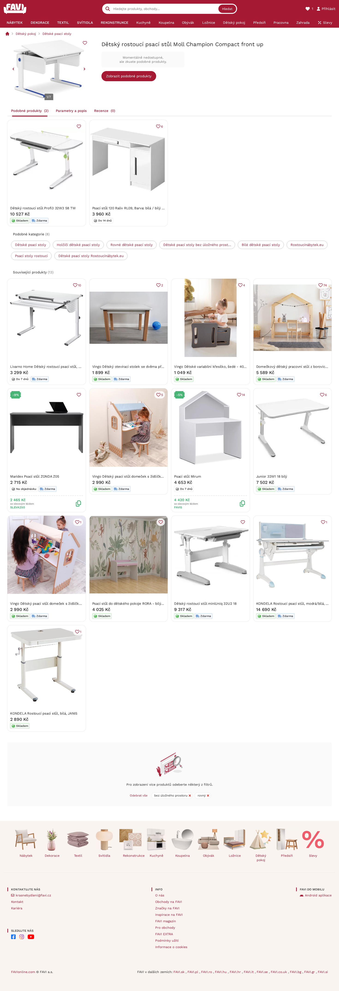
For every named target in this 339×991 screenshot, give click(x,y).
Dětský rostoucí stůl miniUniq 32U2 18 (205, 604)
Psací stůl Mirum (187, 476)
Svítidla (104, 855)
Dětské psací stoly (56, 34)
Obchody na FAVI (168, 902)
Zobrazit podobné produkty (129, 76)
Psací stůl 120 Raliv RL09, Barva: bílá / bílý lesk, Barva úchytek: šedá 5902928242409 (161, 208)
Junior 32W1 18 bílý (271, 476)
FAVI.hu (221, 972)
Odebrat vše (139, 795)
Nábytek (26, 855)
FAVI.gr (310, 972)
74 (325, 285)
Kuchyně (156, 855)
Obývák (208, 855)
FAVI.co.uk (279, 972)
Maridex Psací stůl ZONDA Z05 (34, 476)
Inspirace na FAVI (169, 914)
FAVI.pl (193, 972)
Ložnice (235, 855)
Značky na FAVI (167, 908)
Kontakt (17, 902)
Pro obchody (165, 927)
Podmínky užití (167, 940)
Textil (78, 855)
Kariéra (16, 908)
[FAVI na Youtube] (31, 936)
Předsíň (287, 855)
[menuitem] (15, 23)
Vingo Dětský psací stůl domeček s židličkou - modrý (135, 476)
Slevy (313, 855)
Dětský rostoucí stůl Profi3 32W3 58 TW (42, 208)
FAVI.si (323, 972)
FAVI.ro (207, 972)
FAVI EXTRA (164, 934)
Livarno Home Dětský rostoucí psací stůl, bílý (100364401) (57, 367)
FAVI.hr (236, 972)
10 (79, 285)
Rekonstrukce (132, 855)
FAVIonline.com (23, 972)
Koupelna (182, 855)
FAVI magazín (165, 921)
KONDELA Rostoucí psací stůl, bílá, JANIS (43, 713)
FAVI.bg (296, 972)
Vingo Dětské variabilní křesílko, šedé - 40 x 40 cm (216, 367)
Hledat (227, 9)
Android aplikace (318, 895)
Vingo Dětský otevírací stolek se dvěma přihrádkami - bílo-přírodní (147, 367)
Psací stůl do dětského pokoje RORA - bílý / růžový (134, 604)
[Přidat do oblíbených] (85, 43)
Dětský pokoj (26, 34)
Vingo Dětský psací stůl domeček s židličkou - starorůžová (58, 604)
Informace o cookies (171, 947)
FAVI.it (249, 972)
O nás (159, 895)
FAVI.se (263, 972)
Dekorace (52, 855)
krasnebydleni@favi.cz (33, 895)
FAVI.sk (179, 972)
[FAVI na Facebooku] (13, 936)
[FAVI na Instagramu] (21, 936)
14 (243, 395)
